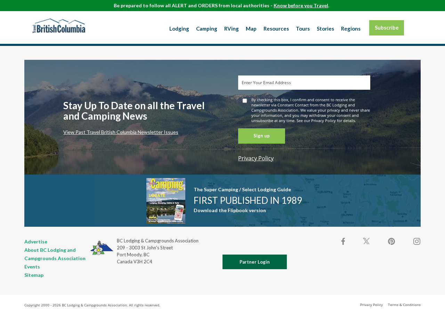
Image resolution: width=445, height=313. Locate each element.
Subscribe (387, 27)
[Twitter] (366, 240)
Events (32, 267)
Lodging (179, 28)
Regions (351, 28)
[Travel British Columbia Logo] (59, 25)
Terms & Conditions (404, 304)
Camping (206, 28)
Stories (325, 28)
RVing (231, 28)
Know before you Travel (301, 5)
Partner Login (255, 262)
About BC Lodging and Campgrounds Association (55, 254)
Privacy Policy (256, 158)
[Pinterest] (391, 241)
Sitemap (33, 275)
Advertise (35, 241)
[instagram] (416, 241)
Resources (276, 28)
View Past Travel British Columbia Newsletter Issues (120, 132)
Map (251, 28)
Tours (303, 28)
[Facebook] (343, 241)
